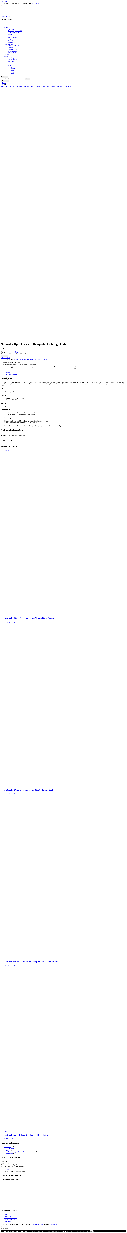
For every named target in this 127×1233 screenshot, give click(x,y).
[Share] (3, 1228)
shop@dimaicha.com (10, 1170)
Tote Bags (11, 47)
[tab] (65, 373)
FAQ (5, 1214)
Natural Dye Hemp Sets (15, 31)
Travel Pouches (12, 51)
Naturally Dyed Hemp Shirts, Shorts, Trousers (33, 359)
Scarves (10, 39)
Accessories (7, 36)
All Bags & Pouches (14, 46)
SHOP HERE (36, 3)
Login (4, 83)
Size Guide (7, 1216)
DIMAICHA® (5, 16)
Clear (16, 352)
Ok (91, 1231)
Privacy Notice (8, 1221)
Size (2, 352)
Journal (6, 54)
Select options (13, 622)
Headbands (11, 42)
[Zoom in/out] (7, 1228)
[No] (93, 1231)
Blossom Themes (38, 1224)
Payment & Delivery (10, 1218)
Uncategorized (8, 1153)
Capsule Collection (13, 32)
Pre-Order (11, 34)
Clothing (7, 27)
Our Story (11, 58)
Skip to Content (5, 1)
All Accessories (12, 37)
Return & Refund (9, 1219)
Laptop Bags (12, 52)
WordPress (54, 1224)
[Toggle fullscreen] (5, 1228)
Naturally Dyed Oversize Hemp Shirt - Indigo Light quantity (18, 354)
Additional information (11, 374)
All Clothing (12, 29)
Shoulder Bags (12, 49)
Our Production (12, 59)
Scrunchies (11, 41)
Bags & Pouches (9, 44)
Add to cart (4, 356)
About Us (7, 56)
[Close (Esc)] (1, 1228)
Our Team (11, 61)
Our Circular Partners (14, 63)
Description (7, 372)
